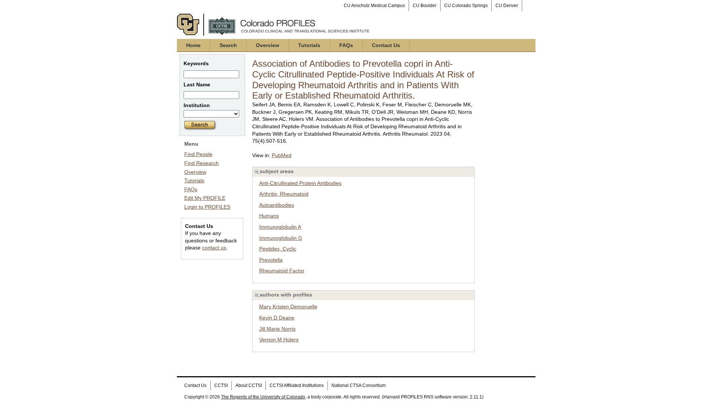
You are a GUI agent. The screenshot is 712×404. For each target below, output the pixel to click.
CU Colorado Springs (466, 5)
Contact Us (386, 45)
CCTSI (221, 385)
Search (228, 45)
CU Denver (506, 5)
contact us (214, 248)
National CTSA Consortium (359, 385)
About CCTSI (248, 385)
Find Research (201, 163)
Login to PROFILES (207, 207)
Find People (198, 154)
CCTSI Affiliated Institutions (297, 385)
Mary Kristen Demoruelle (288, 306)
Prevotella (271, 260)
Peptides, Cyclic (277, 249)
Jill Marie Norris (277, 329)
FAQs (346, 45)
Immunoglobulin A (280, 227)
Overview (267, 45)
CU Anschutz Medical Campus (374, 5)
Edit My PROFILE (204, 198)
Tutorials (309, 45)
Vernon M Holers (279, 339)
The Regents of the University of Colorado (263, 397)
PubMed (281, 155)
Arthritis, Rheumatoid (284, 194)
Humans (269, 216)
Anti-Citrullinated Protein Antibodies (300, 183)
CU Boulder (424, 5)
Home (193, 45)
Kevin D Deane (276, 318)
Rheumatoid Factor (281, 271)
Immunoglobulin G (280, 238)
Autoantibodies (276, 205)
